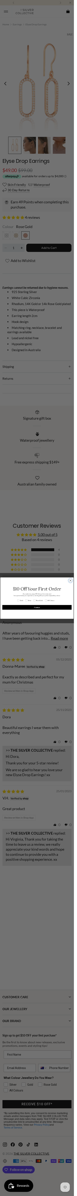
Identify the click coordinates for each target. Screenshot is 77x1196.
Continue (37, 607)
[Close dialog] (70, 580)
